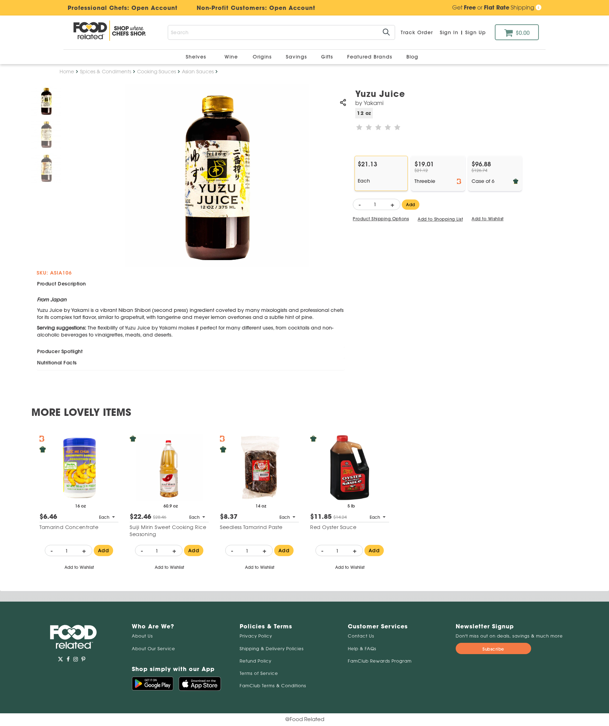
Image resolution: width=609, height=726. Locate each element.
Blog (412, 56)
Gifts (328, 56)
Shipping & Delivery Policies (272, 649)
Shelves (197, 56)
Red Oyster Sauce (333, 527)
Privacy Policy (256, 636)
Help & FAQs (362, 649)
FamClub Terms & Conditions (273, 686)
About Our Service (153, 649)
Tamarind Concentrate (68, 527)
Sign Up (475, 32)
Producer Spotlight (59, 351)
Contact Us (361, 636)
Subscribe (493, 649)
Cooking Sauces (156, 71)
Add (410, 205)
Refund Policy (255, 661)
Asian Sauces (198, 71)
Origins (263, 56)
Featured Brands (370, 56)
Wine (231, 56)
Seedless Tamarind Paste (251, 527)
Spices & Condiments (105, 71)
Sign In (449, 32)
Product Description (61, 283)
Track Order (417, 32)
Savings (297, 56)
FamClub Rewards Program (380, 661)
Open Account (292, 8)
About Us (142, 636)
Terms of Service (259, 673)
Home (67, 71)
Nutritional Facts (57, 362)
